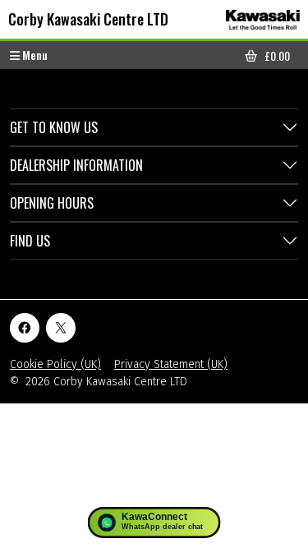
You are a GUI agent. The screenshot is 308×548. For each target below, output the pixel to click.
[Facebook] (24, 328)
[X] (61, 328)
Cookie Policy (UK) (55, 364)
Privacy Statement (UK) (171, 364)
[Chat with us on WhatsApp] (154, 522)
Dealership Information (76, 165)
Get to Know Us (54, 127)
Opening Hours (52, 203)
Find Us (30, 241)
